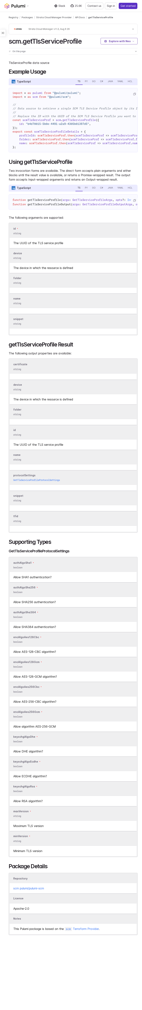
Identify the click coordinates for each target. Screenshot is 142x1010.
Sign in (111, 5)
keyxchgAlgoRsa (24, 786)
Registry (13, 17)
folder (17, 278)
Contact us (94, 5)
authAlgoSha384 (24, 612)
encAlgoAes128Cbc (26, 637)
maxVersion (21, 811)
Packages (27, 17)
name (17, 298)
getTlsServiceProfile (100, 17)
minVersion (20, 836)
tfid (15, 516)
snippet (18, 319)
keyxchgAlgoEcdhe (25, 761)
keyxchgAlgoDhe (24, 736)
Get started (128, 5)
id (14, 228)
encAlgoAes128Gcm (26, 662)
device (17, 253)
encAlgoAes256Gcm (26, 711)
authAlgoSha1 (22, 562)
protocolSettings (24, 475)
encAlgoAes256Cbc (26, 687)
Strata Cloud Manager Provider (54, 17)
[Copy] (134, 94)
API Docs (80, 17)
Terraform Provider (82, 929)
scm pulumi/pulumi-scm (28, 888)
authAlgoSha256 (24, 587)
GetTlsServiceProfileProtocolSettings (36, 480)
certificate (20, 364)
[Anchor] (85, 40)
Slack (61, 5)
